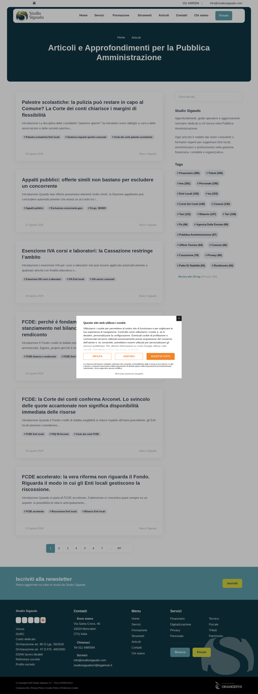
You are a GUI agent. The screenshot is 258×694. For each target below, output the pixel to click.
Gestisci (129, 356)
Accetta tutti (160, 356)
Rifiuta (97, 356)
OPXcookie (119, 374)
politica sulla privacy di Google (122, 349)
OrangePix (139, 374)
